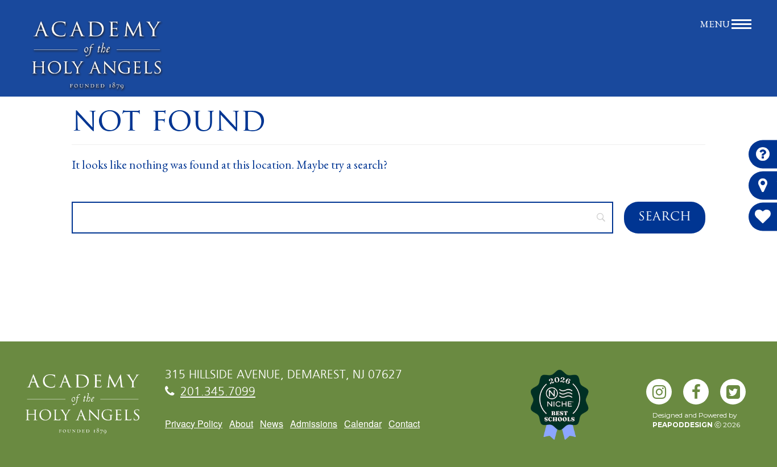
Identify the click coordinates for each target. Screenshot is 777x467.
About (241, 423)
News (271, 423)
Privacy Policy (193, 423)
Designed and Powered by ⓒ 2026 (696, 420)
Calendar (363, 423)
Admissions (313, 423)
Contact (404, 423)
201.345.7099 (217, 392)
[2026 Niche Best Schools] (578, 411)
